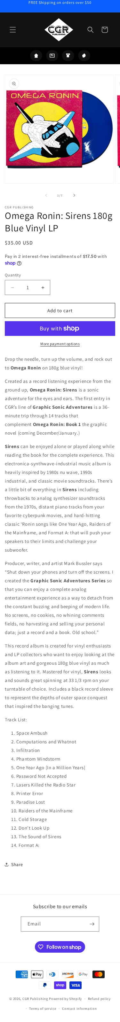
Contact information (79, 1008)
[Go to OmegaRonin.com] (36, 55)
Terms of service (42, 1008)
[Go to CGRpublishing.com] (52, 55)
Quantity (13, 275)
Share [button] (17, 864)
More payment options (60, 343)
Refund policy (99, 998)
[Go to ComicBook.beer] (68, 55)
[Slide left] (46, 195)
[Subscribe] (92, 924)
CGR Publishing (35, 998)
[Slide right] (74, 195)
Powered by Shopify (65, 998)
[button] (13, 30)
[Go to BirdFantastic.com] (84, 55)
